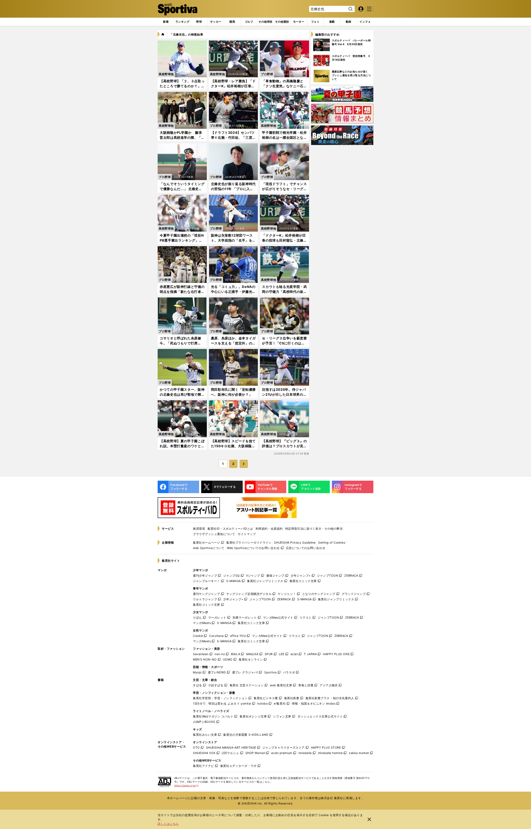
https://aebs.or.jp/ (186, 785)
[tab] (199, 22)
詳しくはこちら (168, 823)
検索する (350, 9)
